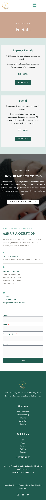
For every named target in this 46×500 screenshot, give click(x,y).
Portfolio (23, 449)
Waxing (23, 418)
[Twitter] (28, 495)
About (23, 443)
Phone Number (9, 334)
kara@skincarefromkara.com (14, 303)
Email (5, 325)
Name (5, 315)
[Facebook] (23, 495)
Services (23, 446)
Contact (23, 452)
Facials (23, 424)
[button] (34, 5)
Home (23, 440)
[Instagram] (18, 495)
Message (6, 344)
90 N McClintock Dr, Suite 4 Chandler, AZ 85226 (23, 466)
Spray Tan (23, 421)
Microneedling (23, 415)
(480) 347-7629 (9, 300)
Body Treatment (23, 412)
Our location (10, 256)
